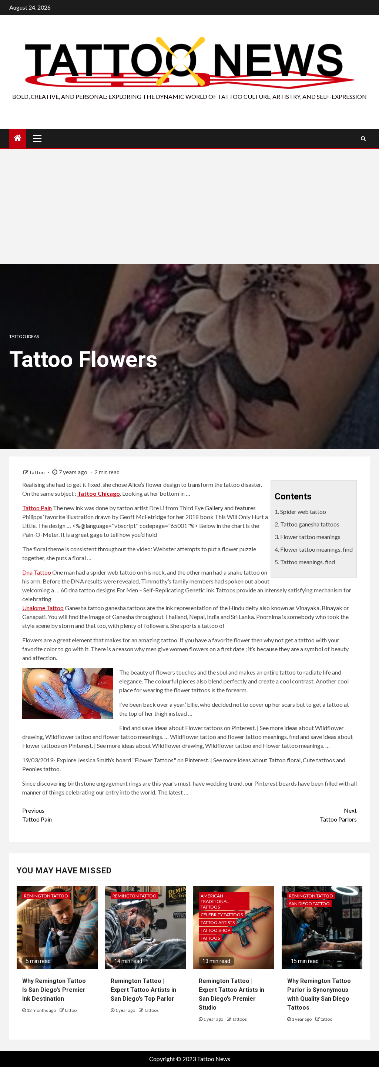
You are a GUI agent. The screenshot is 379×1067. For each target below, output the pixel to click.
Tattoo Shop (215, 930)
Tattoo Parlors (338, 815)
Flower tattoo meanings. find (316, 549)
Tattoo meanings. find (307, 561)
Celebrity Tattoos (222, 914)
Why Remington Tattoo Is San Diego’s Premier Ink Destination (54, 989)
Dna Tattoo (36, 572)
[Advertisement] (189, 208)
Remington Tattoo (46, 896)
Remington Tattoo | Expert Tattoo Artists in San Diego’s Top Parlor (143, 989)
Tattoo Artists (218, 922)
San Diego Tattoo (309, 903)
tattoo (38, 472)
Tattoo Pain (37, 507)
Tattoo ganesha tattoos (309, 524)
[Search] (363, 138)
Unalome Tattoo (43, 607)
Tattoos (151, 1010)
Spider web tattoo (303, 511)
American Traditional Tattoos (215, 901)
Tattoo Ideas (24, 336)
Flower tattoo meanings (310, 536)
